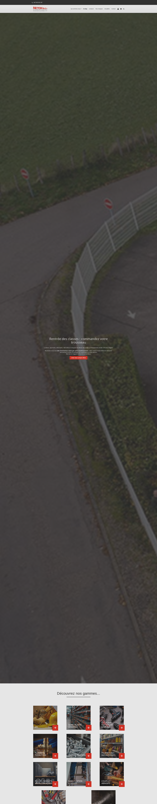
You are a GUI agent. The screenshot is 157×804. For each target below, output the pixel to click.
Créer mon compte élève (78, 358)
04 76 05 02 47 (38, 2)
